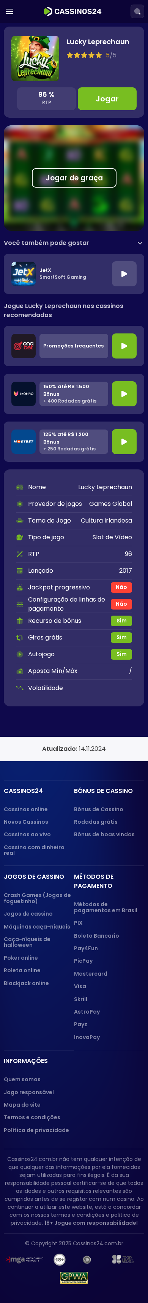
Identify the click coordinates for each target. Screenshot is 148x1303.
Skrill (80, 999)
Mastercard (90, 974)
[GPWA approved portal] (74, 1278)
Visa (80, 986)
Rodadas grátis (96, 822)
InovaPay (87, 1037)
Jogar (107, 98)
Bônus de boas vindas (104, 834)
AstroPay (87, 1012)
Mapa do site (22, 1105)
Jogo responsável (29, 1092)
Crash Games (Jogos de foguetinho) (37, 898)
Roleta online (22, 970)
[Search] (137, 11)
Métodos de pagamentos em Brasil (105, 907)
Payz (80, 1024)
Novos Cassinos (26, 822)
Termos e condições (32, 1117)
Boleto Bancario (96, 936)
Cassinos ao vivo (27, 834)
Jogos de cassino (28, 914)
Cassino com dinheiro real (34, 850)
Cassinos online (26, 809)
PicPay (83, 961)
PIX (78, 923)
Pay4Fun (86, 948)
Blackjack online (26, 983)
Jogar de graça (74, 178)
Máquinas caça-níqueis (37, 926)
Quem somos (22, 1079)
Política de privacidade (36, 1130)
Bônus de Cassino (98, 809)
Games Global (110, 503)
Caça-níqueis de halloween (27, 942)
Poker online (21, 958)
